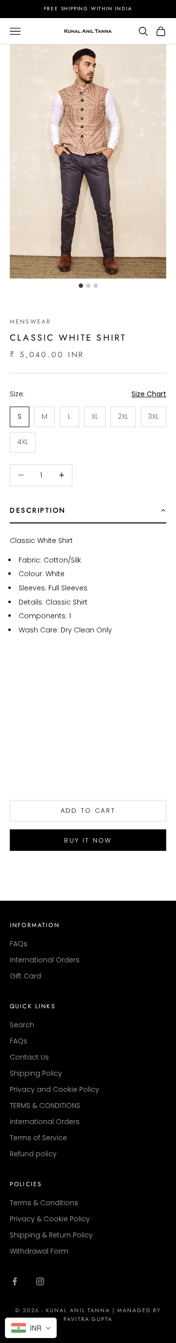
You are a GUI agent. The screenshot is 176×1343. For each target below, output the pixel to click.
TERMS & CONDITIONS (45, 1105)
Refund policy (33, 1154)
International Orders (45, 960)
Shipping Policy (36, 1073)
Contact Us (29, 1057)
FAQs (18, 944)
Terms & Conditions (44, 1203)
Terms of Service (38, 1138)
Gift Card (25, 976)
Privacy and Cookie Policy (54, 1089)
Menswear (30, 321)
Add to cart (88, 810)
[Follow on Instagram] (40, 1281)
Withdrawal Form (39, 1251)
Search (22, 1025)
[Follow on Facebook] (15, 1281)
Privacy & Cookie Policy (50, 1219)
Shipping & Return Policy (51, 1235)
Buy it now (87, 840)
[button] (88, 510)
